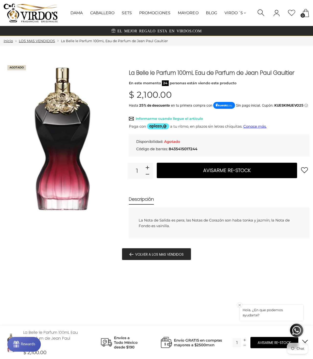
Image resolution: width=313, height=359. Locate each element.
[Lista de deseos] (291, 13)
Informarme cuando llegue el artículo (169, 118)
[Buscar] (261, 13)
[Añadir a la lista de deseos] (304, 170)
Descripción (141, 199)
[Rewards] (24, 344)
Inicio (8, 41)
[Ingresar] (276, 13)
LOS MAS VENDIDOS (37, 41)
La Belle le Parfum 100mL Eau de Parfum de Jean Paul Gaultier (50, 338)
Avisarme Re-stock (227, 170)
